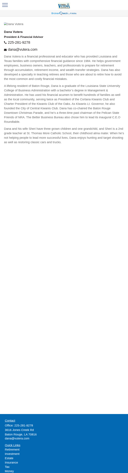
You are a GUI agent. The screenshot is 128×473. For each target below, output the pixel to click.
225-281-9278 (19, 42)
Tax (7, 467)
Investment (12, 454)
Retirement (12, 449)
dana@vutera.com (22, 49)
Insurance (11, 462)
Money (9, 471)
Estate (9, 458)
